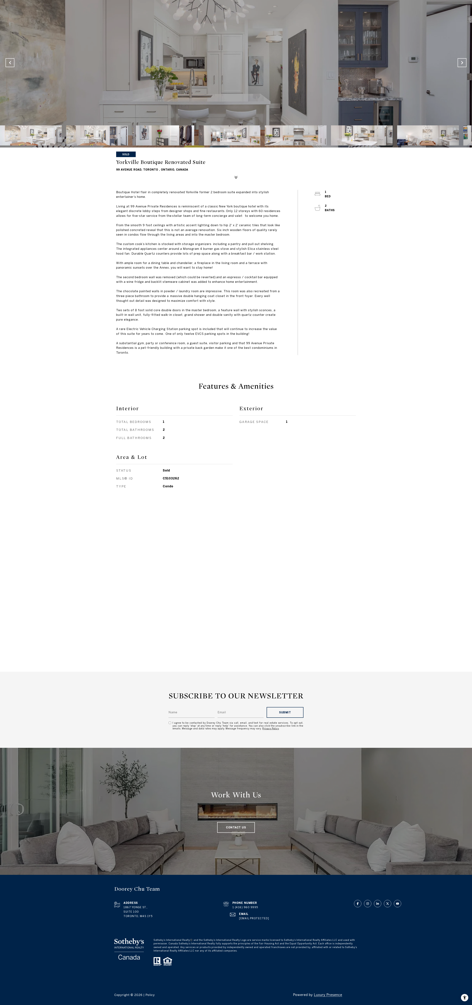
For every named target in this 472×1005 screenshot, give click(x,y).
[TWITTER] (387, 903)
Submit (285, 712)
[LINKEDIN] (377, 903)
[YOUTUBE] (397, 903)
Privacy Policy (270, 728)
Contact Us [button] (236, 827)
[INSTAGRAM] (367, 903)
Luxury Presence (328, 995)
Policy (150, 995)
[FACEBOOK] (357, 903)
